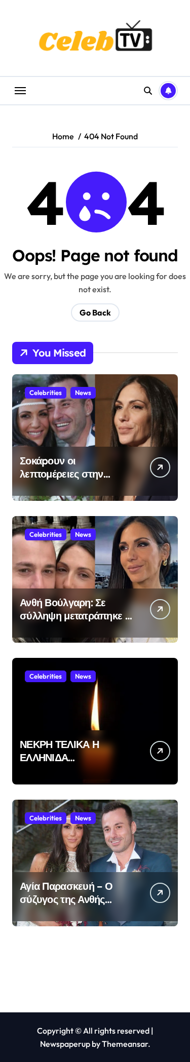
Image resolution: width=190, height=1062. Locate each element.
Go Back (95, 312)
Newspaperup (65, 1044)
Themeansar (125, 1044)
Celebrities (45, 392)
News (83, 392)
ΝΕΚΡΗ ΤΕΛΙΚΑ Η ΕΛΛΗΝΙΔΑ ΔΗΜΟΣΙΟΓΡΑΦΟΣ (62, 757)
